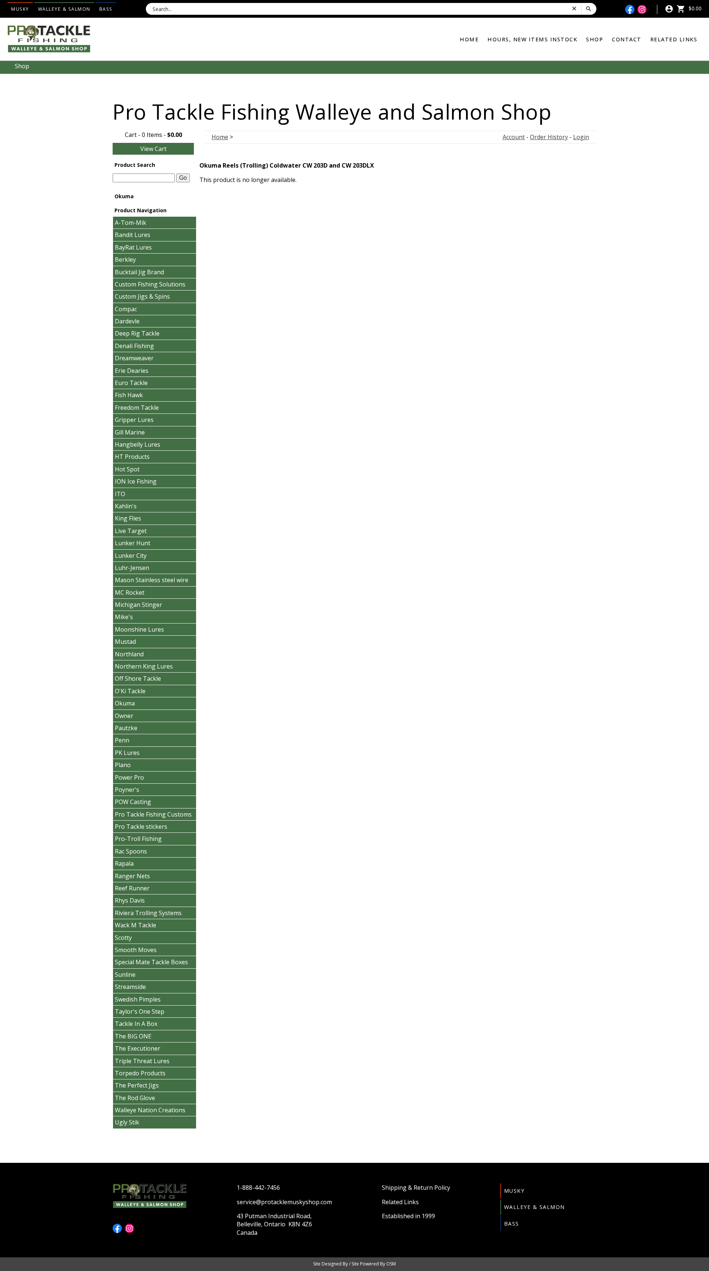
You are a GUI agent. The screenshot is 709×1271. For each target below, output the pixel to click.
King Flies (128, 518)
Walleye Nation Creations (150, 1110)
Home (469, 39)
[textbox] (144, 178)
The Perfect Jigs (137, 1085)
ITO (120, 494)
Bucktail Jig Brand (139, 272)
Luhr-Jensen (132, 568)
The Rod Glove (135, 1098)
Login (581, 137)
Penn (122, 740)
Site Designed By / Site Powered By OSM (354, 1264)
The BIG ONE (133, 1036)
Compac (126, 309)
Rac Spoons (131, 851)
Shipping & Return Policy (416, 1188)
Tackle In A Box (136, 1024)
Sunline (125, 975)
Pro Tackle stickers (141, 826)
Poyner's (127, 790)
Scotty (123, 938)
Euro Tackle (131, 383)
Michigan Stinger (138, 605)
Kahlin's (126, 506)
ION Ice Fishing (136, 481)
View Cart (153, 149)
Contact (626, 39)
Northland (129, 654)
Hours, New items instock (532, 39)
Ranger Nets (132, 876)
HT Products (132, 457)
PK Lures (127, 753)
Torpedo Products (140, 1073)
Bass (106, 9)
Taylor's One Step (139, 1011)
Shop (594, 39)
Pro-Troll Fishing (138, 839)
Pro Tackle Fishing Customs (153, 814)
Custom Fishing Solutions (150, 284)
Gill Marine (130, 432)
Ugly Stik (127, 1122)
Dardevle (127, 321)
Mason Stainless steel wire (151, 580)
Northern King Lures (144, 666)
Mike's (124, 617)
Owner (124, 716)
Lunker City (131, 556)
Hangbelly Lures (137, 444)
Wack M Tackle (135, 925)
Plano (123, 765)
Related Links (674, 39)
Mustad (125, 642)
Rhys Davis (130, 900)
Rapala (124, 863)
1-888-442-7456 (258, 1188)
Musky (20, 9)
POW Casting (133, 802)
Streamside (130, 987)
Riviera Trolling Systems (148, 913)
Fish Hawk (129, 395)
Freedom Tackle (137, 407)
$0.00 (694, 8)
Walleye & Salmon (64, 9)
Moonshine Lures (139, 629)
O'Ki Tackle (130, 691)
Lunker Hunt (132, 543)
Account (514, 137)
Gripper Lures (134, 420)
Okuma (125, 703)
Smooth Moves (136, 950)
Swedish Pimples (138, 999)
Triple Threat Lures (142, 1061)
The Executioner (137, 1048)
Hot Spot (127, 469)
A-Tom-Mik (130, 223)
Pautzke (126, 728)
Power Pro (129, 777)
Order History (549, 137)
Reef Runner (132, 888)
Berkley (125, 259)
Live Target (131, 531)
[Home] (48, 38)
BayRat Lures (133, 247)
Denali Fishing (134, 346)
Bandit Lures (132, 235)
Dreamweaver (134, 358)
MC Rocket (129, 592)
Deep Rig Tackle (137, 333)
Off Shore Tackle (138, 678)
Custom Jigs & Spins (142, 296)
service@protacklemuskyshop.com (284, 1202)
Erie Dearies (131, 371)
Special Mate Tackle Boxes (151, 962)
